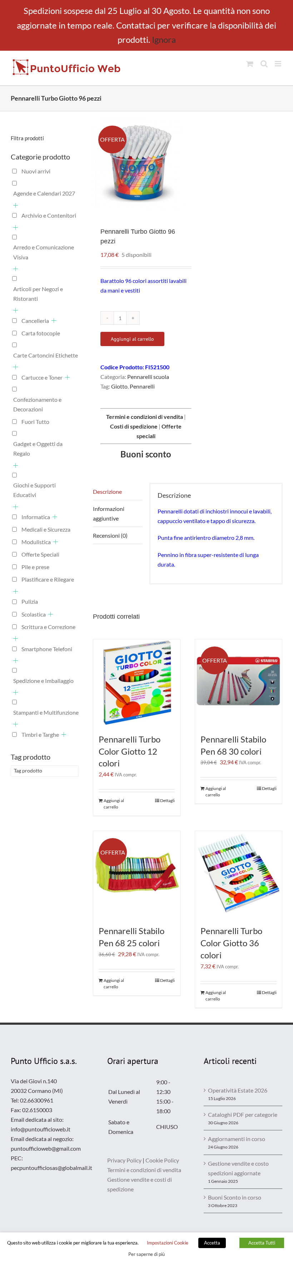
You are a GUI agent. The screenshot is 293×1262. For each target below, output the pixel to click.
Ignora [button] (164, 39)
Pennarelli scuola (148, 376)
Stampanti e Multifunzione (46, 712)
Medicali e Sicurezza (45, 529)
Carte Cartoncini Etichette (45, 355)
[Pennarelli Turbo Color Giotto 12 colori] (136, 682)
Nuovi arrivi (35, 171)
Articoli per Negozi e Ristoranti (38, 293)
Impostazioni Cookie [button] (167, 1243)
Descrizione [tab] (107, 491)
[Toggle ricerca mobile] (264, 63)
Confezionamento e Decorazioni (37, 404)
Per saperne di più (146, 1254)
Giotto (119, 386)
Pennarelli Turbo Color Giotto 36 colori (231, 943)
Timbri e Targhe (40, 734)
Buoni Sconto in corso (234, 1197)
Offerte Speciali (40, 554)
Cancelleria (35, 320)
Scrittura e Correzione (48, 626)
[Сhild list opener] (15, 205)
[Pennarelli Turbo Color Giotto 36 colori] (238, 874)
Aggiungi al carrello (132, 339)
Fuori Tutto (35, 421)
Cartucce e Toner (42, 377)
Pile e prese (35, 566)
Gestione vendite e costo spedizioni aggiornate (238, 1168)
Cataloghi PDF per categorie (242, 1114)
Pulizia (29, 601)
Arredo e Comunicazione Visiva (43, 252)
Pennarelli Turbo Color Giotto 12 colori (129, 751)
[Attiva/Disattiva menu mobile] (278, 63)
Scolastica (33, 614)
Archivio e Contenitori (48, 215)
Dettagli (167, 800)
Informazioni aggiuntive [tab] (108, 513)
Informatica (35, 516)
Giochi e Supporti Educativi (34, 490)
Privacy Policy (124, 1160)
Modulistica (36, 541)
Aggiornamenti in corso (236, 1138)
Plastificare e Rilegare (47, 579)
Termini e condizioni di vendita (144, 1169)
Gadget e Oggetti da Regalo (38, 448)
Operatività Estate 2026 (237, 1090)
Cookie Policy (162, 1160)
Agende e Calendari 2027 (44, 193)
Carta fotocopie (40, 333)
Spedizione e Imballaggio (43, 680)
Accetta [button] (212, 1243)
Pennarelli (142, 386)
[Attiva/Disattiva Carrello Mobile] (249, 63)
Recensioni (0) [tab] (110, 535)
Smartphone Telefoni (46, 648)
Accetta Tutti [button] (261, 1243)
